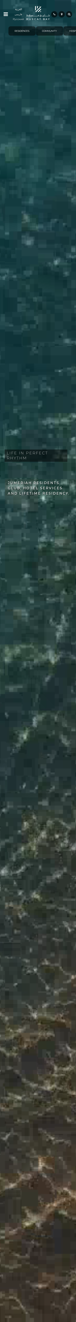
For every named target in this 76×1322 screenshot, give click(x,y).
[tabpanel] (21, 31)
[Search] (69, 14)
